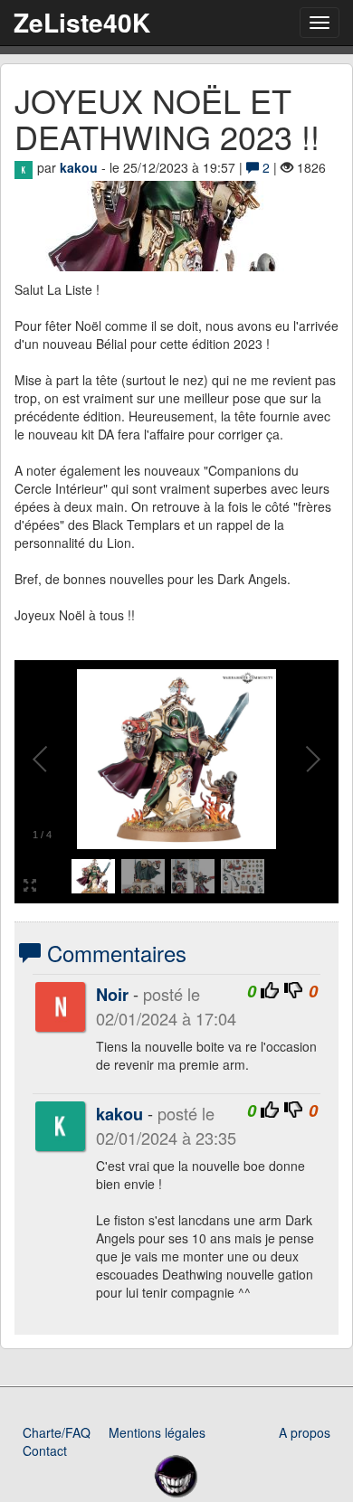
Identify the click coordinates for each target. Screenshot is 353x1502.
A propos (304, 1432)
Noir (112, 994)
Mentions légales (157, 1432)
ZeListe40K (82, 22)
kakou (79, 167)
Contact (45, 1450)
